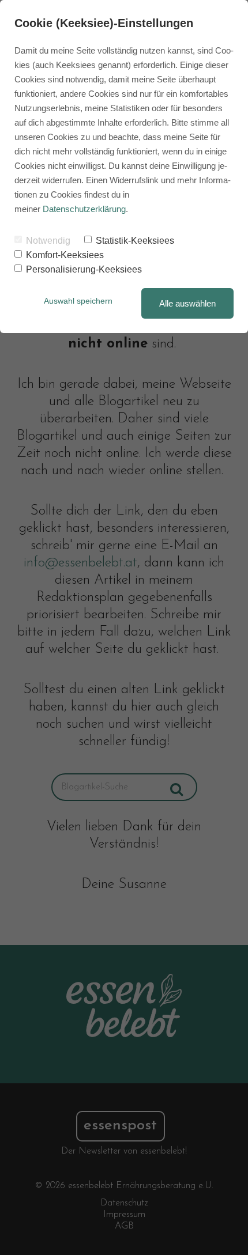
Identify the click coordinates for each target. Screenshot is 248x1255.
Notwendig (48, 240)
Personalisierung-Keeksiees (84, 269)
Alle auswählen (187, 303)
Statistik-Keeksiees (135, 240)
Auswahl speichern (78, 300)
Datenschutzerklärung (84, 209)
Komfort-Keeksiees (65, 255)
